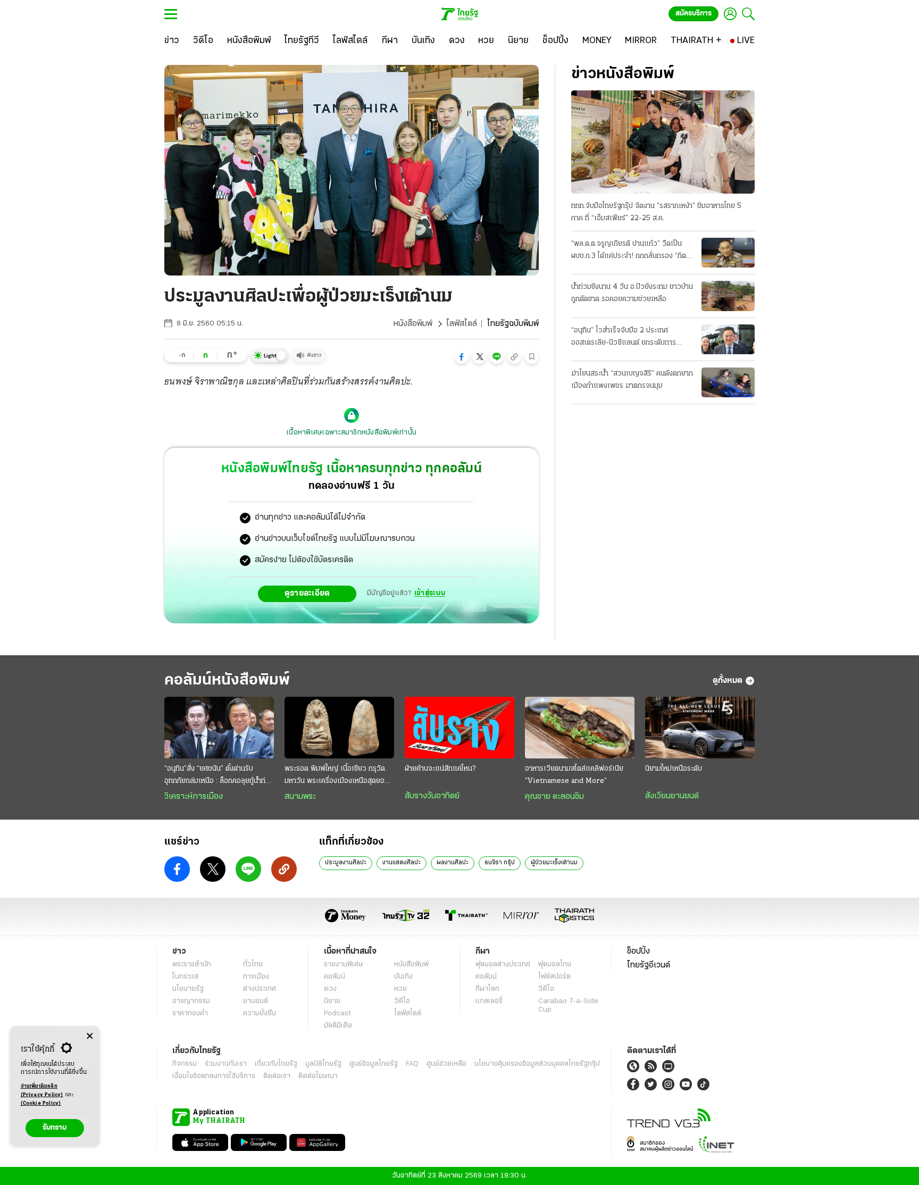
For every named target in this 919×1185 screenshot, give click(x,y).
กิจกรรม (184, 1064)
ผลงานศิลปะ (453, 862)
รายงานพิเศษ (343, 965)
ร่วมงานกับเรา (226, 1064)
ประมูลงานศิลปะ (345, 862)
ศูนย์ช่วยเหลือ (446, 1064)
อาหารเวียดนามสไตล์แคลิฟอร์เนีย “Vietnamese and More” (574, 775)
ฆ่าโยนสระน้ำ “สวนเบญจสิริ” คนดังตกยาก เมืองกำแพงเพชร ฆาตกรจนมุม (632, 380)
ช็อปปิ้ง (638, 951)
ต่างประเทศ (259, 989)
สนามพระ (300, 796)
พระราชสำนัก (191, 965)
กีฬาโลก (487, 989)
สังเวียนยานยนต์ (672, 796)
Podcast (337, 1013)
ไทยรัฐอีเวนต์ (648, 965)
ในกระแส (185, 977)
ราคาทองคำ (190, 1013)
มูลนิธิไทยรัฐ (323, 1064)
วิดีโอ (402, 1001)
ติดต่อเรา (276, 1076)
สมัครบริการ (693, 14)
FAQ (412, 1064)
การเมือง (256, 977)
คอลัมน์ (334, 977)
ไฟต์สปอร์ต (554, 977)
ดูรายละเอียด (307, 593)
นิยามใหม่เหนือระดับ (673, 769)
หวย (400, 989)
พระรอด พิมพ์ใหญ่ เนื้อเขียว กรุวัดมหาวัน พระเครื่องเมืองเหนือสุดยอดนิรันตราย (339, 776)
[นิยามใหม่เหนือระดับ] (700, 727)
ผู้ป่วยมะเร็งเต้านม (554, 862)
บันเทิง (403, 977)
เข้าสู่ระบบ (429, 593)
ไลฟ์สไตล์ (461, 324)
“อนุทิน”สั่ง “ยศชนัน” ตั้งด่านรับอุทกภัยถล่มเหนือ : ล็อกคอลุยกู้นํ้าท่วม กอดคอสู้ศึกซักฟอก (219, 776)
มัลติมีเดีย (338, 1026)
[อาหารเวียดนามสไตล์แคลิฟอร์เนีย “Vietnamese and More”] (579, 727)
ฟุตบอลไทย (554, 965)
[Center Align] (90, 1036)
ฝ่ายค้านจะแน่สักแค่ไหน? (440, 769)
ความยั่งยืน (259, 1013)
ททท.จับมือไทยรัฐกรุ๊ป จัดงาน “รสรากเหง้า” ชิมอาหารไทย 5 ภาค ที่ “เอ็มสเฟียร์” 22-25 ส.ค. (656, 212)
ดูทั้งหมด (727, 681)
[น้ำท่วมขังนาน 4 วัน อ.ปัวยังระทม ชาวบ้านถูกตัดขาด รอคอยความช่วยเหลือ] (728, 296)
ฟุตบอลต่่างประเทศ (502, 965)
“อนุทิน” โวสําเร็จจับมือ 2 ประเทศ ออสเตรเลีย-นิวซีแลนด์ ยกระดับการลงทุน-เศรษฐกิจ (623, 338)
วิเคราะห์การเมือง (193, 796)
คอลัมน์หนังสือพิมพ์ (227, 680)
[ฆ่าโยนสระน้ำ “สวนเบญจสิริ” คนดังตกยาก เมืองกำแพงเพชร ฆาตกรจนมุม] (728, 382)
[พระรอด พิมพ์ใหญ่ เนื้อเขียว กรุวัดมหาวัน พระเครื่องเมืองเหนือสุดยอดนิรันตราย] (339, 727)
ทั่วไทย (253, 965)
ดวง (330, 989)
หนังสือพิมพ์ (413, 324)
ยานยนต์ (255, 1001)
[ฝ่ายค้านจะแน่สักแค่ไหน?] (459, 727)
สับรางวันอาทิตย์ (432, 796)
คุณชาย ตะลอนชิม (554, 796)
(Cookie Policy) (41, 1103)
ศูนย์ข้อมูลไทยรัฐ (373, 1064)
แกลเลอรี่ (489, 1001)
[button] (462, 357)
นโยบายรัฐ (188, 989)
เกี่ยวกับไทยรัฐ (276, 1064)
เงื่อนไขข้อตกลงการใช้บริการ (213, 1076)
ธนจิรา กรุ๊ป (499, 862)
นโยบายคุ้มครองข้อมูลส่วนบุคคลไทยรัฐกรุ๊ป (537, 1064)
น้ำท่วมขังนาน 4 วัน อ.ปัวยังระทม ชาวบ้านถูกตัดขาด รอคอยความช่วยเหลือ (632, 293)
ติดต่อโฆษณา (318, 1076)
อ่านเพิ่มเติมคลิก (42, 1090)
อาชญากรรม (191, 1001)
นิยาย (332, 1001)
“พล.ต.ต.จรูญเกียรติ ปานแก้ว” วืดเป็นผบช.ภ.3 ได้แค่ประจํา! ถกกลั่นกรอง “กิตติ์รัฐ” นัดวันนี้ (630, 251)
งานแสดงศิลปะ (401, 862)
